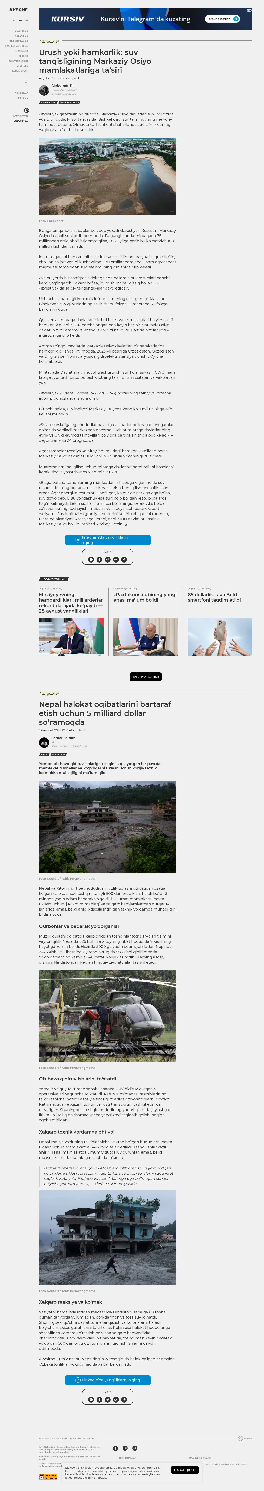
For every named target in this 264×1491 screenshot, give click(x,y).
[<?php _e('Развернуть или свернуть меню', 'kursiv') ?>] (26, 110)
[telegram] (134, 1448)
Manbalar (21, 51)
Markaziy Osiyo (69, 102)
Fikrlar (23, 56)
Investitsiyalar (18, 41)
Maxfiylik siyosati (200, 1458)
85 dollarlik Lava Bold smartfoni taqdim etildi (214, 597)
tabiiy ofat (58, 754)
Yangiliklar (21, 31)
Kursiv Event (20, 71)
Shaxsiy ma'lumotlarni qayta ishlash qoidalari (218, 1464)
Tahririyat (21, 93)
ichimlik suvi (48, 102)
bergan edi (120, 1364)
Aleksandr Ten (63, 86)
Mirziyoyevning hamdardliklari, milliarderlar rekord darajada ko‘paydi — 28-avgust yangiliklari (71, 603)
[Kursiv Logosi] (18, 9)
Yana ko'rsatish (145, 677)
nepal (44, 754)
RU (14, 20)
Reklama (22, 98)
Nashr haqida (127, 1458)
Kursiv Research (18, 61)
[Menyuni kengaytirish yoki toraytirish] (26, 82)
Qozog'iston (20, 116)
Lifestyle (22, 66)
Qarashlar (21, 36)
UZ (20, 20)
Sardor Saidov (63, 738)
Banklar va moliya (16, 46)
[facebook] (115, 1448)
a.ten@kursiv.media (63, 93)
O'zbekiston (20, 121)
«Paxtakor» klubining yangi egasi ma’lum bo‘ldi (145, 597)
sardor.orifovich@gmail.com (69, 746)
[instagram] (125, 1448)
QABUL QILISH (185, 1470)
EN (26, 20)
